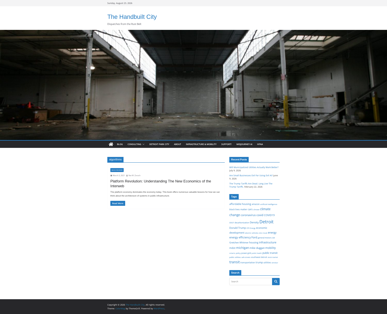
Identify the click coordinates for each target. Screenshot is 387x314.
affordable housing (240, 204)
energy (272, 232)
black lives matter (238, 209)
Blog (120, 144)
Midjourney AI (244, 144)
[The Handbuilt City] (193, 32)
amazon (256, 204)
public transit (270, 253)
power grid (246, 253)
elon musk (263, 233)
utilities (267, 262)
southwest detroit (259, 257)
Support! (226, 144)
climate (256, 209)
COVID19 (269, 215)
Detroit (266, 222)
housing (253, 242)
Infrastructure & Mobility (201, 144)
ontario (232, 253)
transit (234, 262)
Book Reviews (117, 170)
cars (250, 209)
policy (238, 253)
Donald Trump (237, 228)
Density (254, 222)
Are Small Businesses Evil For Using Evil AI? (251, 175)
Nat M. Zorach (134, 175)
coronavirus (248, 215)
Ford (254, 237)
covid (259, 215)
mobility (270, 248)
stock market (273, 257)
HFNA (260, 144)
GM (273, 238)
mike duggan (257, 248)
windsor (275, 262)
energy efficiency (240, 237)
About (177, 144)
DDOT (231, 223)
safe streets (245, 257)
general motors (265, 237)
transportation (247, 262)
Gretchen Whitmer (239, 242)
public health (257, 253)
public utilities (235, 257)
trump (259, 262)
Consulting (134, 144)
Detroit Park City (159, 144)
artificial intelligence (268, 204)
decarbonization (242, 222)
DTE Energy (251, 228)
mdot (232, 248)
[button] (143, 144)
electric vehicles (252, 233)
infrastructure (267, 242)
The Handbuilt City (132, 16)
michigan (242, 247)
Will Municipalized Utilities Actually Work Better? (253, 167)
